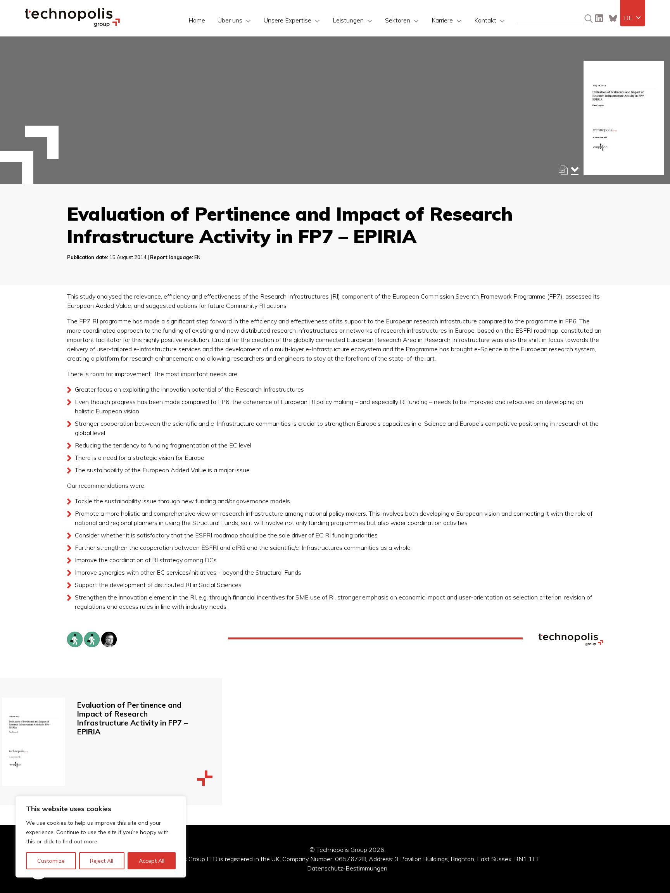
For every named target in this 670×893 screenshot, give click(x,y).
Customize (51, 860)
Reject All (101, 860)
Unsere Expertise (287, 20)
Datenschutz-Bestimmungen (347, 868)
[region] (101, 836)
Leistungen (348, 20)
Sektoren (397, 20)
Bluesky (613, 18)
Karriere (442, 20)
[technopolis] (72, 25)
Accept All (151, 860)
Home (196, 20)
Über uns (230, 20)
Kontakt (485, 20)
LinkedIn (599, 18)
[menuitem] (632, 17)
